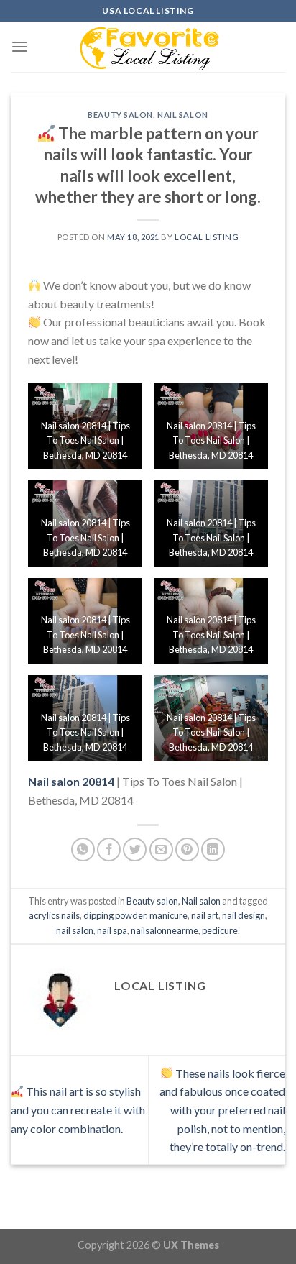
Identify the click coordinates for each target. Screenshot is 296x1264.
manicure (168, 915)
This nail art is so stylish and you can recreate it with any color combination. (78, 1109)
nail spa (112, 930)
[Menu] (19, 46)
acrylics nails (54, 915)
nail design (243, 915)
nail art (204, 915)
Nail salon (182, 114)
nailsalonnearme (164, 930)
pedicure (220, 930)
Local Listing (207, 237)
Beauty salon (120, 114)
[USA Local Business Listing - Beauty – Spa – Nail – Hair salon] (148, 46)
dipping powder (114, 915)
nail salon (74, 930)
